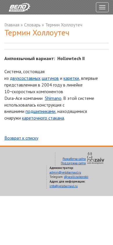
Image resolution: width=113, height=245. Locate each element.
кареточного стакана (43, 118)
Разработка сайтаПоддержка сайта (73, 161)
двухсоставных (25, 78)
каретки (71, 78)
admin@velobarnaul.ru (65, 172)
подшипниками (40, 111)
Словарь (32, 25)
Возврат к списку (21, 138)
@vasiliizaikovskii (76, 177)
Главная (11, 25)
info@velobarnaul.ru (64, 186)
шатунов (50, 78)
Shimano (53, 98)
